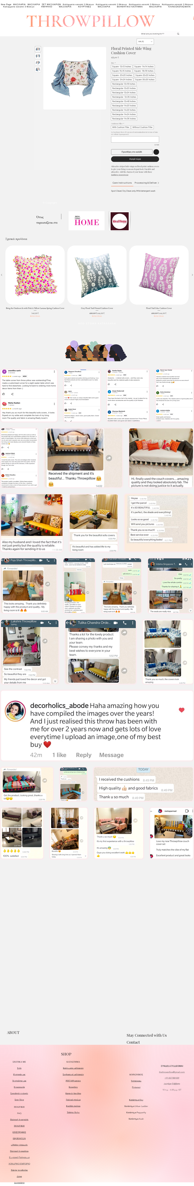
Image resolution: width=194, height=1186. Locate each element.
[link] (122, 182)
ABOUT (13, 1032)
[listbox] (145, 42)
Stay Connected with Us (147, 1035)
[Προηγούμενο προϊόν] (1, 274)
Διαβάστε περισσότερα (119, 174)
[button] (145, 42)
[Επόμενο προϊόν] (192, 274)
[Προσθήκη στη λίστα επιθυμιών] (156, 152)
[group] (97, 281)
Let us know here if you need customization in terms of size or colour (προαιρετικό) (134, 133)
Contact (133, 1042)
